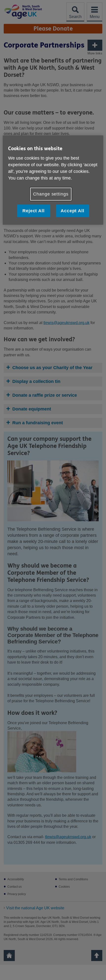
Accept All (72, 210)
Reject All (33, 210)
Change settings (51, 194)
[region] (53, 180)
